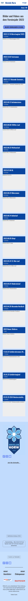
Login (25, 3)
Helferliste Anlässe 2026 (14, 536)
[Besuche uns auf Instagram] (7, 456)
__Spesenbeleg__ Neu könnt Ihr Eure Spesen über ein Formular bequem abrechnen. (14, 543)
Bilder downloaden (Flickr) (14, 27)
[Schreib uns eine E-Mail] (10, 456)
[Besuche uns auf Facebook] (4, 456)
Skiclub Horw (10, 2)
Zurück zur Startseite (14, 557)
